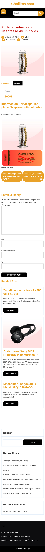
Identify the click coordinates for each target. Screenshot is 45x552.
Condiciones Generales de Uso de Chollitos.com (19, 540)
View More (8, 309)
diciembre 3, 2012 (12, 37)
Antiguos (17, 83)
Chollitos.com (22, 4)
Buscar (7, 432)
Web (3, 262)
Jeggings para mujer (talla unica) (15, 461)
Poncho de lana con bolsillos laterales (17, 475)
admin (27, 37)
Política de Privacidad (9, 533)
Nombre (5, 239)
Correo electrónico (8, 251)
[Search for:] (25, 13)
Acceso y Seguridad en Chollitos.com (15, 536)
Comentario (6, 205)
